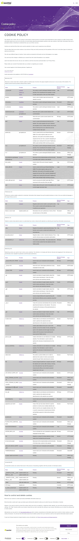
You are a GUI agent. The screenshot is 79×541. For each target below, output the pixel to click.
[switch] (35, 539)
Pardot (20, 121)
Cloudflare (21, 102)
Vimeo (20, 94)
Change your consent (9, 71)
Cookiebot (30, 74)
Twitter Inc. (21, 92)
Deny (69, 533)
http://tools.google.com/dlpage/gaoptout (47, 517)
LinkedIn (21, 90)
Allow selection (68, 529)
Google (20, 162)
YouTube (21, 157)
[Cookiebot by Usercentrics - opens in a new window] (8, 539)
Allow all (69, 525)
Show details (64, 538)
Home (2, 28)
